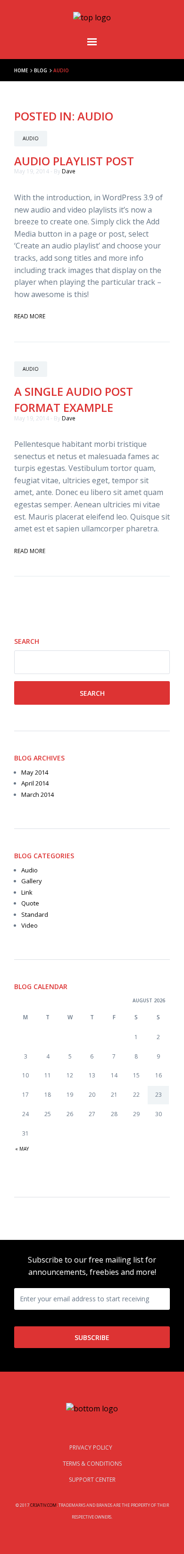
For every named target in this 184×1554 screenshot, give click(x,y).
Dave (68, 171)
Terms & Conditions (92, 1464)
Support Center (92, 1480)
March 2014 (37, 794)
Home (21, 70)
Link (27, 892)
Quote (30, 903)
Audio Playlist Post (74, 161)
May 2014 (34, 772)
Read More (29, 316)
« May (22, 1148)
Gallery (31, 881)
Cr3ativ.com (43, 1505)
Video (29, 925)
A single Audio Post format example (73, 399)
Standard (34, 914)
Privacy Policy (92, 1447)
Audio (29, 870)
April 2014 (35, 783)
